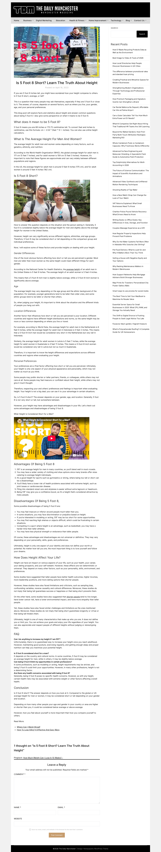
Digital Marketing (44, 20)
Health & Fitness (76, 20)
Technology (116, 20)
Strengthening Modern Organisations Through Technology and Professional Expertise (128, 91)
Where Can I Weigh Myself (28, 727)
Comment (19, 774)
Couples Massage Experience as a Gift (129, 228)
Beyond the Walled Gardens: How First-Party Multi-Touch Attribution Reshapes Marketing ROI (129, 135)
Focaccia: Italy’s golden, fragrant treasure (130, 324)
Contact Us (139, 20)
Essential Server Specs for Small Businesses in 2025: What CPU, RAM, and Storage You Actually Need (130, 307)
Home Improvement (97, 20)
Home (16, 20)
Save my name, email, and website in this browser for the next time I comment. (57, 829)
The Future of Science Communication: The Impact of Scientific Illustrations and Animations (131, 173)
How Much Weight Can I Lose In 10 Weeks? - (43, 758)
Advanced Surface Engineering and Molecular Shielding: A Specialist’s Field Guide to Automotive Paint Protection (129, 154)
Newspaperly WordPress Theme (95, 849)
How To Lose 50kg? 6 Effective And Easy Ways (38, 730)
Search (114, 28)
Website (18, 818)
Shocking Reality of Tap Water (125, 190)
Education (60, 20)
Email (61, 807)
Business (27, 20)
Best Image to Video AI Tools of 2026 (128, 58)
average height (73, 269)
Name (17, 807)
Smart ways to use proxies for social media (130, 291)
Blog (128, 20)
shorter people (73, 597)
